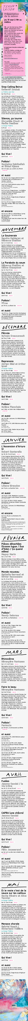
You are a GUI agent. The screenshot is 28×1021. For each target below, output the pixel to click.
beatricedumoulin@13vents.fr (11, 58)
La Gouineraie (9, 236)
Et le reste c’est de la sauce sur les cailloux (13, 892)
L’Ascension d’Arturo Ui (13, 447)
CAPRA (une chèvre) (12, 813)
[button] (26, 1)
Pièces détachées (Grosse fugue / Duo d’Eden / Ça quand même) (12, 548)
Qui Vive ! (6, 154)
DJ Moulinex (17, 36)
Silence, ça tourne (11, 118)
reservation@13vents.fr (14, 64)
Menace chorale (10, 924)
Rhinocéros (7, 659)
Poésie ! (5, 161)
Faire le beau (8, 687)
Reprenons (7, 361)
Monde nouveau (10, 572)
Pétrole (5, 333)
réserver (13, 94)
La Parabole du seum (13, 263)
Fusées (5, 781)
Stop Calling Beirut (11, 87)
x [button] (23, 13)
